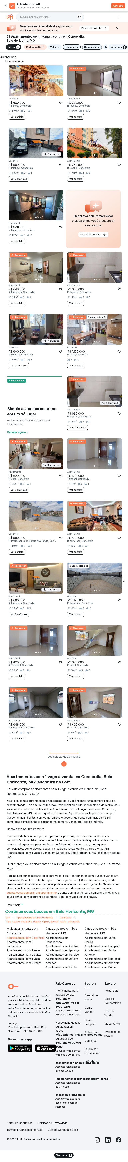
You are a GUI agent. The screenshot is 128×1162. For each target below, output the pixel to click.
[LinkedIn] (108, 1140)
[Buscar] (79, 17)
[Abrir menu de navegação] (119, 17)
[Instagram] (97, 1140)
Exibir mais (13, 904)
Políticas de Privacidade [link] (52, 1123)
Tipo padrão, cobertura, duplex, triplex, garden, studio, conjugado (43, 921)
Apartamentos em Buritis (100, 967)
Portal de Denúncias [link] (19, 1123)
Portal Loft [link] (111, 990)
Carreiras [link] (90, 1040)
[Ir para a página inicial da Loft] (11, 17)
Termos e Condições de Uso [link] (24, 1129)
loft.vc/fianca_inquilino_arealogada (79, 1034)
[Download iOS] (45, 1048)
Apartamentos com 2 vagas (24, 963)
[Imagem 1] (36, 93)
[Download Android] (20, 1048)
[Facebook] (118, 1140)
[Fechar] (117, 28)
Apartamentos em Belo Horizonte (35, 917)
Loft (8, 917)
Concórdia (65, 917)
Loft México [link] (92, 1061)
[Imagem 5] (45, 217)
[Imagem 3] (40, 217)
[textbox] (50, 17)
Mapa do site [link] (112, 1023)
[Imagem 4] (101, 279)
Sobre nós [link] (91, 1032)
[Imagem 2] (38, 92)
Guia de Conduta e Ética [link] (63, 1129)
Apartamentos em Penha (62, 967)
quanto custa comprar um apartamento (32, 892)
